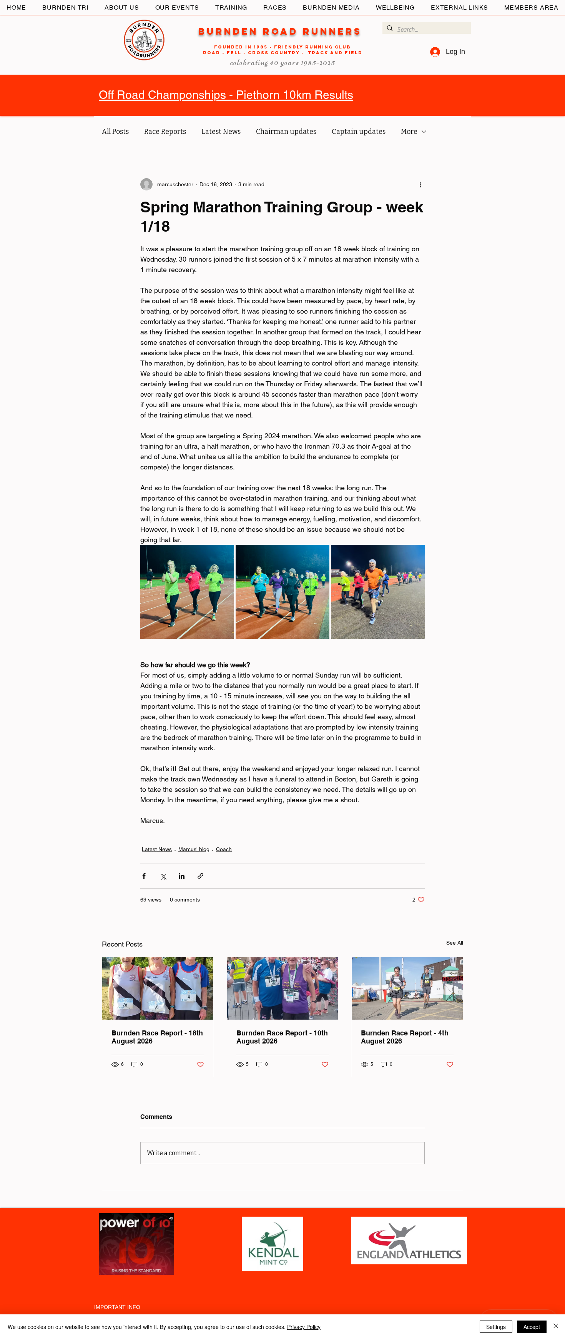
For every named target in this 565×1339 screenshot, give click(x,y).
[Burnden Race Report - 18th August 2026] (157, 988)
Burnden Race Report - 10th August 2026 (282, 1037)
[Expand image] (187, 591)
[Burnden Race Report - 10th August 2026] (282, 988)
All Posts (115, 131)
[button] (13, 11)
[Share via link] (200, 876)
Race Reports (165, 131)
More (409, 131)
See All (454, 943)
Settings (496, 1327)
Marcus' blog (193, 849)
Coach (224, 849)
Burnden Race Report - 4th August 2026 (405, 1037)
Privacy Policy (304, 1327)
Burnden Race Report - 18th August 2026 (157, 1037)
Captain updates (359, 131)
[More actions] (420, 184)
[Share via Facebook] (144, 876)
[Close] (555, 1327)
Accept (531, 1327)
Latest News (221, 131)
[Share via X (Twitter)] (162, 876)
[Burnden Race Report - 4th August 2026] (407, 988)
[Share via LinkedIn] (181, 876)
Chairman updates (286, 131)
